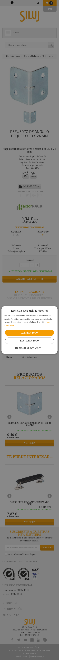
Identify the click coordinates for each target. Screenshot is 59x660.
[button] (29, 348)
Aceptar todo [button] (29, 333)
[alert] (29, 330)
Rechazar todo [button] (29, 341)
